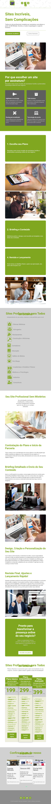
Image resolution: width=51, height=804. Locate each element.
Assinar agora (12, 735)
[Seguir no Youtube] (28, 3)
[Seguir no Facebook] (25, 3)
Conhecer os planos (13, 33)
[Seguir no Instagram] (22, 3)
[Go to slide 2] (26, 786)
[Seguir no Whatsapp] (25, 5)
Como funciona (33, 33)
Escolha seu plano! (25, 653)
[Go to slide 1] (25, 786)
